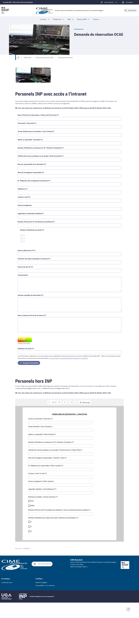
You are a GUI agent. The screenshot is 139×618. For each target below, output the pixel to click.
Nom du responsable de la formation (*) (32, 164)
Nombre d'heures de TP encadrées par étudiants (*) (36, 222)
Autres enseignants (25, 205)
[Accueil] (18, 57)
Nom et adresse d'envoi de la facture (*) (32, 315)
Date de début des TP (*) (26, 250)
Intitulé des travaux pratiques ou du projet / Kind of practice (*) (40, 156)
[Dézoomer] (49, 402)
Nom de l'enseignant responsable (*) (31, 172)
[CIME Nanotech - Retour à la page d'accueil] (44, 10)
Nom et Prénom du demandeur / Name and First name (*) (38, 115)
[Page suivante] (75, 402)
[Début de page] (129, 609)
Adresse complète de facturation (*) (30, 295)
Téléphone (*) (22, 189)
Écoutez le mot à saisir (24, 343)
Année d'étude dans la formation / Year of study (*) (36, 131)
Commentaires (23, 275)
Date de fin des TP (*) (25, 267)
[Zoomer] (59, 402)
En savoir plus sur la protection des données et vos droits (68, 358)
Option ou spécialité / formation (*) (30, 140)
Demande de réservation (65, 57)
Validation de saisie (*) (26, 348)
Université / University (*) (27, 123)
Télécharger (86, 402)
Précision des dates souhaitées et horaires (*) (34, 259)
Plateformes (27, 57)
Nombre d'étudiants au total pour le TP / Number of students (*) (40, 148)
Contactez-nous (7, 582)
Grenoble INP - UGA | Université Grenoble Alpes (18, 2)
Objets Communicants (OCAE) (45, 57)
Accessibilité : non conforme (45, 585)
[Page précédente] (64, 402)
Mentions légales (41, 582)
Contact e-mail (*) (24, 197)
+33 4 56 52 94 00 (44, 564)
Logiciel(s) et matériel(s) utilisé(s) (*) (31, 213)
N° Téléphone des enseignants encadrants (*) (34, 181)
